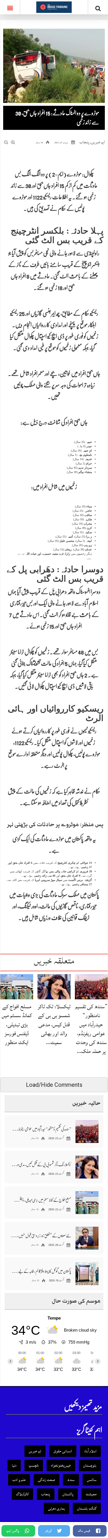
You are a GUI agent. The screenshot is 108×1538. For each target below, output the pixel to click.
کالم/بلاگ (22, 1494)
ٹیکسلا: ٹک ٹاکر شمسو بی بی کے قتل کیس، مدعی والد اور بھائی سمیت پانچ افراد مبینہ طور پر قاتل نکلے (41, 1164)
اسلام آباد (90, 1451)
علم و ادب (19, 1480)
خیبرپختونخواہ (61, 1465)
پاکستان (67, 1494)
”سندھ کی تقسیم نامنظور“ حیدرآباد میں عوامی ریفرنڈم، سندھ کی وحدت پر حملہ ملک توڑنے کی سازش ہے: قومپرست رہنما (41, 1129)
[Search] (98, 8)
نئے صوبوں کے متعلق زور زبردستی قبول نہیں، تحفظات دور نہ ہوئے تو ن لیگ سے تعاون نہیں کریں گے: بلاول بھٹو (41, 1235)
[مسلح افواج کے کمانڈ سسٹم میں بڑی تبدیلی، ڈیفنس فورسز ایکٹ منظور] (16, 986)
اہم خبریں (98, 142)
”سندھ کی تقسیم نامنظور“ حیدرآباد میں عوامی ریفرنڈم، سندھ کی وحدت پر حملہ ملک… (91, 1029)
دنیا (14, 1465)
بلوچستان (89, 1465)
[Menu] (10, 7)
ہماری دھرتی (56, 1508)
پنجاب (84, 142)
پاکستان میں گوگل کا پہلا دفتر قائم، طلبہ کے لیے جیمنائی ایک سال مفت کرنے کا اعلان (41, 1271)
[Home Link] (54, 6)
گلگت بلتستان (86, 1508)
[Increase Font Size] (13, 142)
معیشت (91, 1494)
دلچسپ (34, 1465)
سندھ (71, 1480)
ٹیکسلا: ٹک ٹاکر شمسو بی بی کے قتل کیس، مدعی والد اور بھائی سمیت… (54, 1024)
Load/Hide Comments (54, 1084)
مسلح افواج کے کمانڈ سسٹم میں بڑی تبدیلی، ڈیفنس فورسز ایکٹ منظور (17, 1024)
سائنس (91, 1480)
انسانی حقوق (63, 1451)
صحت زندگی (46, 1480)
